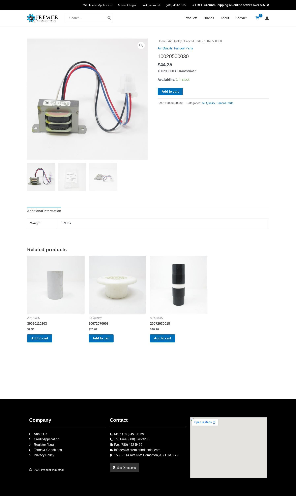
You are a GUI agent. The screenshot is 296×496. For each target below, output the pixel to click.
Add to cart (170, 91)
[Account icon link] (267, 18)
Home (162, 41)
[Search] (109, 18)
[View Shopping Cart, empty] (257, 18)
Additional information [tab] (44, 211)
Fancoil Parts (193, 41)
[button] (141, 45)
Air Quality (175, 41)
